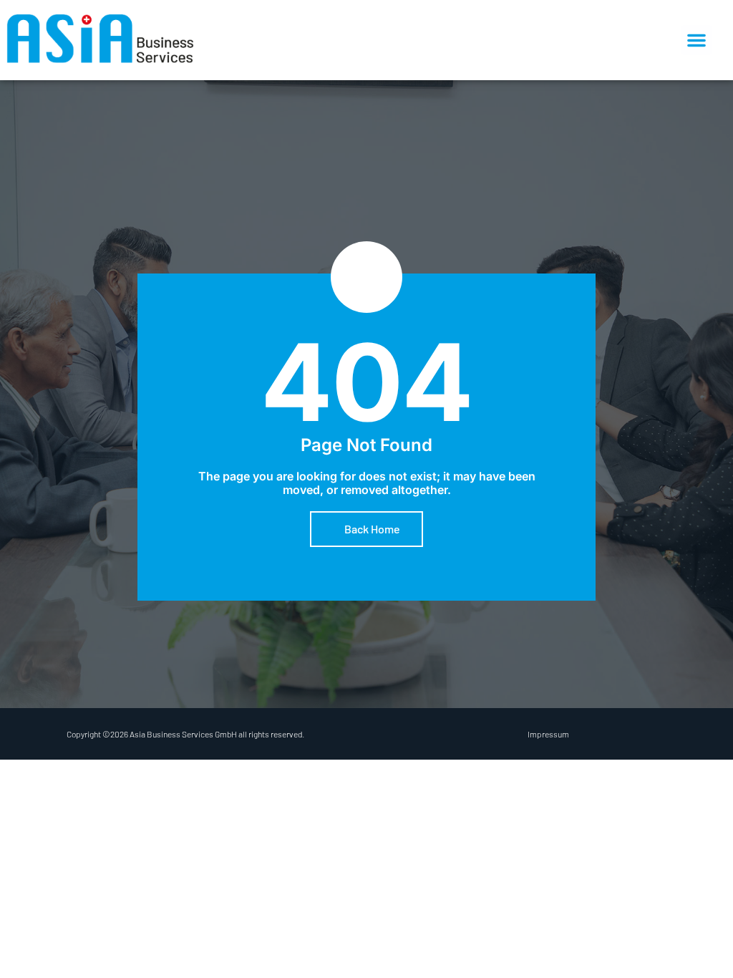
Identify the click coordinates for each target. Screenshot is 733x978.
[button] (696, 40)
